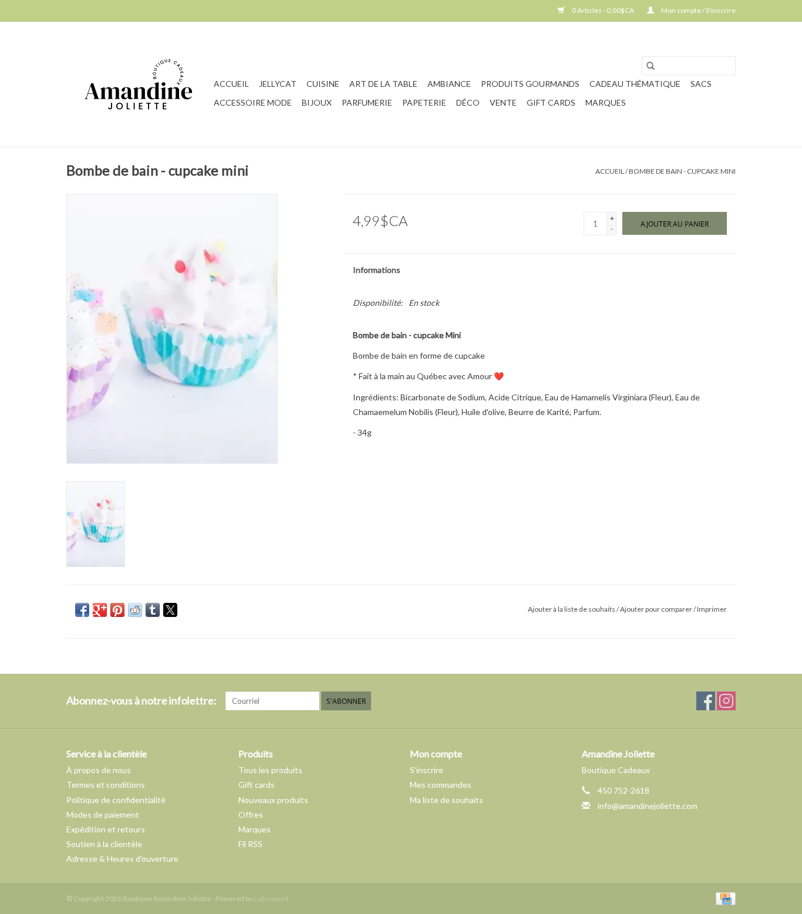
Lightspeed (271, 898)
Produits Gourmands (530, 84)
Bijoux (317, 102)
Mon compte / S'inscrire (698, 10)
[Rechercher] (650, 65)
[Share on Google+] (100, 610)
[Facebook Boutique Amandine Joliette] (705, 701)
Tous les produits (270, 770)
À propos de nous (98, 770)
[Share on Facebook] (82, 610)
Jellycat (277, 84)
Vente (503, 102)
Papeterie (424, 102)
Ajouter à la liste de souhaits (572, 609)
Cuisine (322, 84)
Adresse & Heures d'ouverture (122, 859)
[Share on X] (170, 610)
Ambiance (449, 84)
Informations (376, 270)
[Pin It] (117, 610)
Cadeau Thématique (634, 84)
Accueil (231, 84)
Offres (250, 814)
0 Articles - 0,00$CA (603, 10)
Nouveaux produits (273, 800)
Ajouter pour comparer (656, 609)
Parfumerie (367, 102)
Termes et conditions (105, 785)
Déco (468, 102)
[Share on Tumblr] (153, 610)
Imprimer (712, 609)
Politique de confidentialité (116, 800)
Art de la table (383, 84)
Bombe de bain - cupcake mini (682, 171)
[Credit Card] (724, 897)
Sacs (701, 84)
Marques (605, 102)
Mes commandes (440, 785)
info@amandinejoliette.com (647, 806)
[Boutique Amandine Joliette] (138, 84)
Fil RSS (250, 844)
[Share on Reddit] (135, 610)
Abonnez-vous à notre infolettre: (141, 700)
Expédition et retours (105, 829)
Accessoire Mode (253, 102)
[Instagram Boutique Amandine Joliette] (726, 701)
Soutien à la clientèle (104, 844)
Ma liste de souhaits (446, 800)
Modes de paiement (102, 814)
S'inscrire (426, 770)
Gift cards (551, 102)
